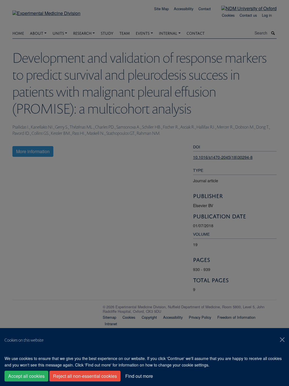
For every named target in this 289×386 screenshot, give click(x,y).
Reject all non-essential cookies (85, 376)
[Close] (282, 339)
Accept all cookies (26, 376)
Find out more (139, 376)
